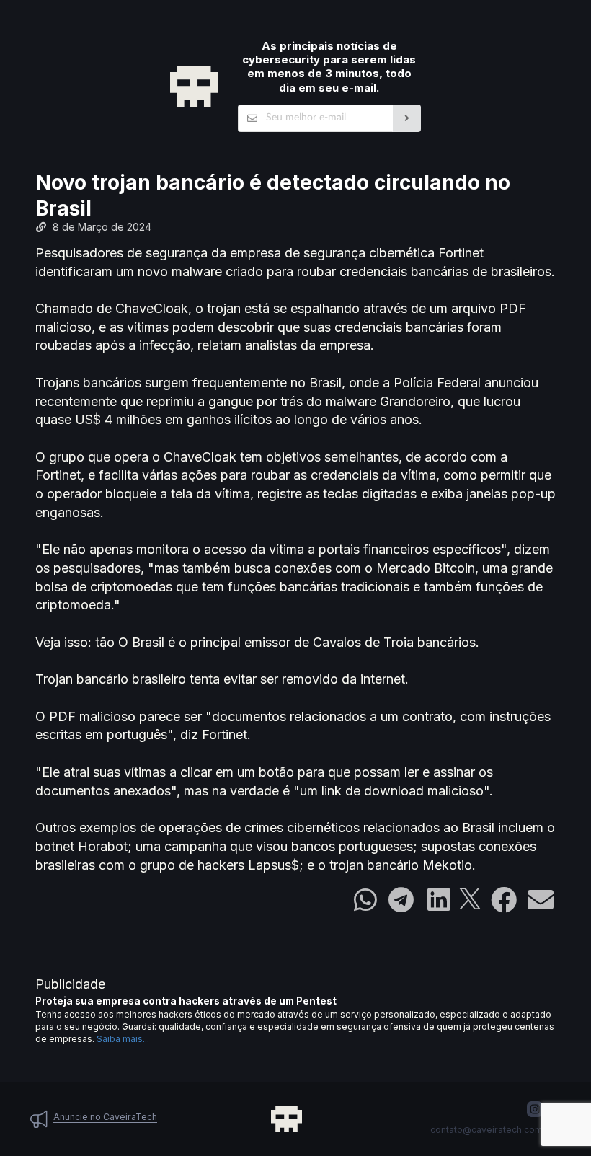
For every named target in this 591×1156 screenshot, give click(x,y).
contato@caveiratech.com (486, 1129)
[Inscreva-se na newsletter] (407, 118)
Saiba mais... (123, 1038)
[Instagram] (535, 1109)
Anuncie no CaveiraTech (105, 1116)
